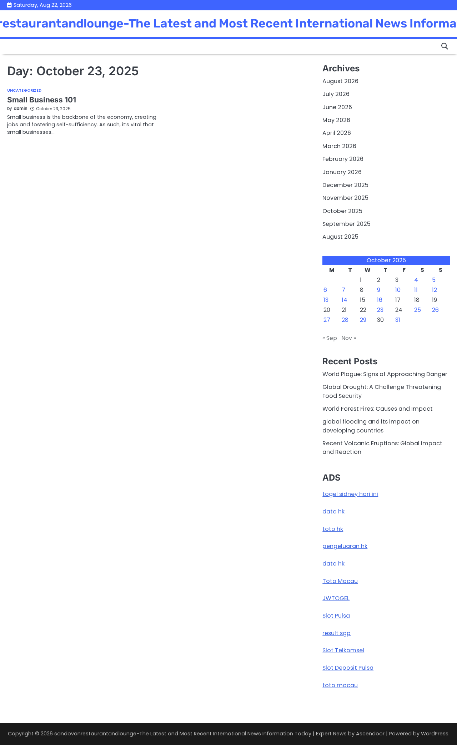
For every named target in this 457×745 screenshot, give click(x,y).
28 (345, 320)
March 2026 (339, 146)
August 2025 (340, 237)
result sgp (336, 633)
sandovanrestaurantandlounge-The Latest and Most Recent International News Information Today (182, 733)
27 (326, 320)
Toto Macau (340, 581)
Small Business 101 (41, 99)
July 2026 (336, 94)
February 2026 (342, 159)
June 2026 (337, 107)
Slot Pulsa (336, 616)
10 (398, 290)
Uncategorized (24, 91)
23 (380, 310)
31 (397, 320)
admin (20, 108)
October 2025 (342, 211)
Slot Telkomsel (343, 650)
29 (363, 320)
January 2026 (342, 172)
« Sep (329, 338)
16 (379, 300)
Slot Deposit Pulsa (347, 668)
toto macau (340, 685)
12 (434, 290)
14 (344, 300)
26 (435, 310)
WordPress (434, 733)
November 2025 (345, 198)
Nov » (348, 338)
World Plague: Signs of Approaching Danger (384, 374)
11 (416, 290)
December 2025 (345, 185)
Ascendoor (370, 733)
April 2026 (336, 133)
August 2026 (340, 81)
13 (325, 300)
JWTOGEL (336, 598)
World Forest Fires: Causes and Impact (377, 409)
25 (417, 310)
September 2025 (346, 224)
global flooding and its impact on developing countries (371, 425)
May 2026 (336, 120)
